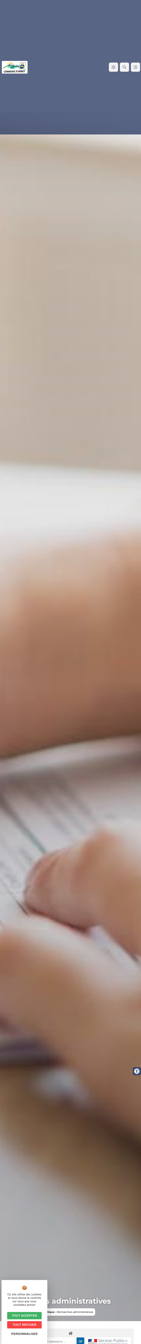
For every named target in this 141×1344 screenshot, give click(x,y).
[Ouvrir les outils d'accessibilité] (137, 1071)
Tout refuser (24, 1324)
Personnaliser (24, 1334)
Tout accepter (24, 1315)
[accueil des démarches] (70, 1333)
